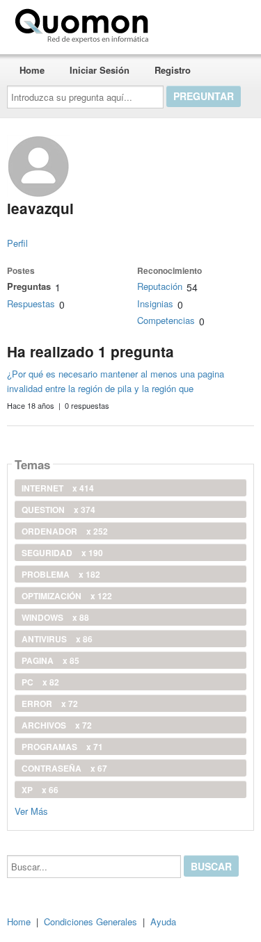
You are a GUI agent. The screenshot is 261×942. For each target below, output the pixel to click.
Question (58, 509)
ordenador (65, 531)
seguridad (62, 552)
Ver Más (31, 810)
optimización (67, 596)
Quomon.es (198, 23)
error (50, 703)
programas (62, 746)
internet (58, 488)
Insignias (155, 303)
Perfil (17, 243)
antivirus (57, 639)
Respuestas (31, 303)
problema (61, 574)
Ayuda (163, 921)
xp (40, 789)
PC (40, 682)
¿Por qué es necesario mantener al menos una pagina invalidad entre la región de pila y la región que (115, 381)
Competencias (166, 320)
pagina (50, 660)
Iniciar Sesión (99, 69)
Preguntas (29, 286)
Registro (173, 69)
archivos (57, 725)
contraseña (64, 768)
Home (32, 69)
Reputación (159, 286)
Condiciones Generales (90, 921)
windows (55, 617)
